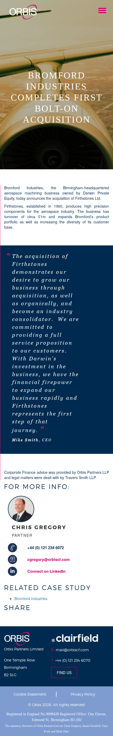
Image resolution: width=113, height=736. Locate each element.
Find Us (64, 672)
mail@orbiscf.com (72, 650)
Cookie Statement (30, 694)
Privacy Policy (83, 694)
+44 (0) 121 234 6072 (45, 547)
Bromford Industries (30, 598)
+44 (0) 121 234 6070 (72, 660)
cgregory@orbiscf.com (48, 559)
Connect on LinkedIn (46, 571)
